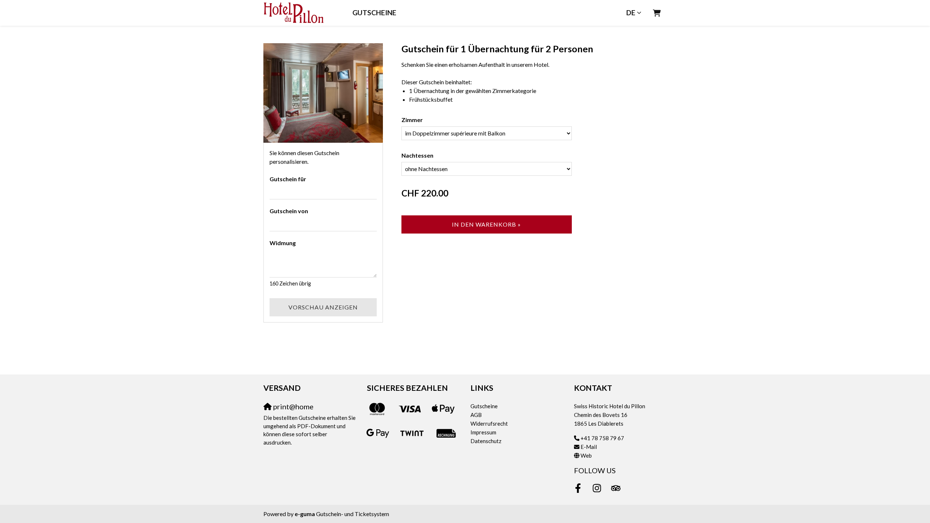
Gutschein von (289, 210)
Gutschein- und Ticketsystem (342, 513)
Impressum (483, 432)
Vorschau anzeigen (323, 307)
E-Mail (589, 446)
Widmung (283, 242)
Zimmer (412, 119)
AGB (476, 414)
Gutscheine (374, 12)
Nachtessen (417, 155)
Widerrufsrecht (489, 423)
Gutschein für (288, 178)
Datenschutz (485, 441)
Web (586, 455)
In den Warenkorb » (486, 224)
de (630, 12)
